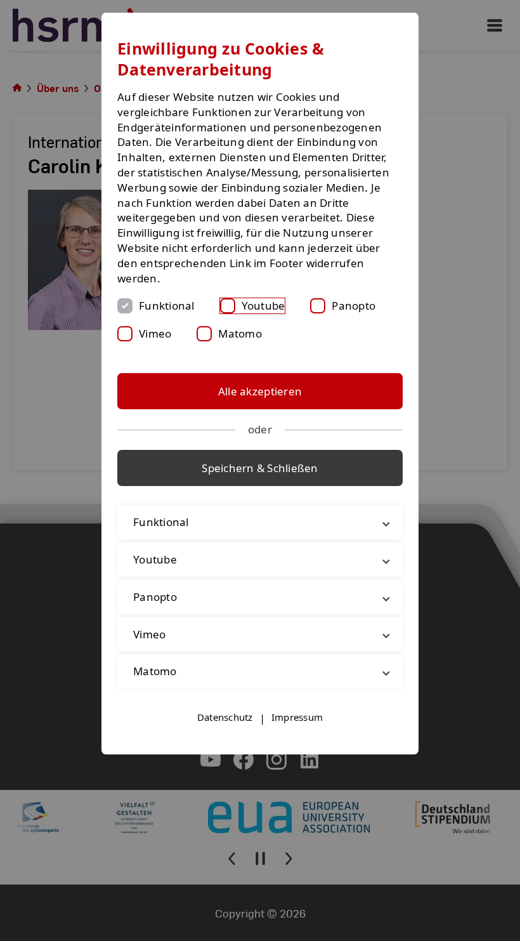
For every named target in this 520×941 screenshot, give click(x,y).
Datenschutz (225, 717)
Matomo (240, 333)
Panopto (353, 305)
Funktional (167, 305)
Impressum (297, 717)
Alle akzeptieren (260, 391)
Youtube (263, 305)
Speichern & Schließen (260, 468)
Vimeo (155, 333)
